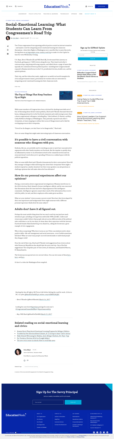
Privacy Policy (63, 432)
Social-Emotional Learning (31, 366)
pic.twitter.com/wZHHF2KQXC (48, 294)
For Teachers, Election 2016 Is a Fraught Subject (33, 338)
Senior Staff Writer (28, 352)
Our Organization (41, 416)
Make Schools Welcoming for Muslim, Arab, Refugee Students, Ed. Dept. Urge (43, 336)
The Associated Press (82, 81)
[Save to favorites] (8, 50)
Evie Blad (16, 38)
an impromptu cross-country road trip (38, 52)
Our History (40, 419)
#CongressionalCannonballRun (26, 309)
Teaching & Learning (50, 13)
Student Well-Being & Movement (17, 20)
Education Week (38, 352)
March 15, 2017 (46, 314)
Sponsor (79, 96)
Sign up (73, 402)
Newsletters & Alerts (78, 419)
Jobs (80, 13)
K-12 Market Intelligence (96, 425)
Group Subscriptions (78, 422)
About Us (39, 413)
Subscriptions (76, 416)
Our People (40, 422)
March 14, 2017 (44, 299)
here (68, 255)
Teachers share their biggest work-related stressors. (30, 100)
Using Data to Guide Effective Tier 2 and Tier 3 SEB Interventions (90, 101)
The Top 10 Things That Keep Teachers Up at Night (33, 96)
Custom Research (95, 427)
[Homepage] (57, 6)
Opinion (74, 13)
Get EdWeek (76, 413)
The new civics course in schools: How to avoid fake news (36, 340)
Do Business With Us (96, 413)
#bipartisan (34, 307)
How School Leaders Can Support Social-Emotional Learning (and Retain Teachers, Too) (91, 118)
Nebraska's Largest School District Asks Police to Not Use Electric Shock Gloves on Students (87, 75)
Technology (64, 13)
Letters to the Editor (60, 416)
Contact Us (58, 413)
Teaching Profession (21, 91)
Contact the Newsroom (61, 424)
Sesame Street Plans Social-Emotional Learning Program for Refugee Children (43, 331)
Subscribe (101, 6)
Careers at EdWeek (41, 427)
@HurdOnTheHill (31, 294)
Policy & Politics (35, 13)
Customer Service (59, 422)
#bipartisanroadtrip (44, 309)
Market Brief (90, 13)
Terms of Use (53, 432)
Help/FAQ (57, 419)
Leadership (22, 13)
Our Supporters (41, 424)
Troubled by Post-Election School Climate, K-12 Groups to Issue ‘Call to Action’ (43, 333)
